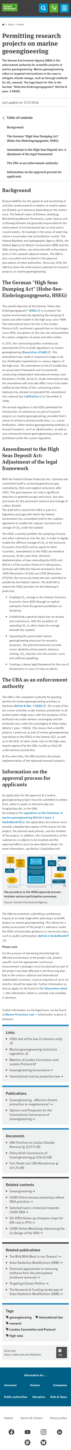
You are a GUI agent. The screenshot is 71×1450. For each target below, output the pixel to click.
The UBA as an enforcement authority (32, 163)
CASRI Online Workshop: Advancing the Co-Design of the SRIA (37, 1230)
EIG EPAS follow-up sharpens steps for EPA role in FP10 (36, 1220)
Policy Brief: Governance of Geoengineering (28, 1154)
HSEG (32, 310)
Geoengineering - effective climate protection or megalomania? (33, 1101)
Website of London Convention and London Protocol (33, 1061)
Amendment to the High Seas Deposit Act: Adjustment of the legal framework (36, 151)
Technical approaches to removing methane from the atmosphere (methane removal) (33, 1272)
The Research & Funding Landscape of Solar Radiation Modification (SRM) (35, 1291)
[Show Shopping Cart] (54, 8)
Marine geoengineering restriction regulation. (33, 1051)
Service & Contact (31, 1418)
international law (51, 1317)
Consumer (10, 1385)
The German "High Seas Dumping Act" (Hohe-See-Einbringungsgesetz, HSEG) (33, 138)
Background (15, 127)
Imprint (8, 1418)
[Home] (9, 7)
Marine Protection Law (19, 1014)
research (15, 1323)
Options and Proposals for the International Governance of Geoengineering (30, 1114)
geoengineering (20, 1317)
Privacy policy (58, 1418)
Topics (11, 24)
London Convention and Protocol (32, 1329)
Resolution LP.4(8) (35, 352)
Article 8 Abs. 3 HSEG (28, 706)
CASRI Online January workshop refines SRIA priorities (36, 1199)
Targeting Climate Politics (27, 1283)
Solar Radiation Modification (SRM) (34, 1262)
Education (38, 1397)
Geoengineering (20, 1191)
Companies (60, 1385)
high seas (16, 1335)
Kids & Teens (58, 1397)
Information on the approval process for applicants (34, 174)
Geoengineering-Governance (29, 1070)
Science (35, 1385)
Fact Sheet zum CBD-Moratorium (32, 1163)
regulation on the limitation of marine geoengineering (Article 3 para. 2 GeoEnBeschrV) (32, 817)
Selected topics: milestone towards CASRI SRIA (34, 1209)
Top (60, 1354)
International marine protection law (34, 1076)
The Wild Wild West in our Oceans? (33, 1256)
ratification (32, 396)
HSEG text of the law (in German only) (35, 1038)
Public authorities (15, 1397)
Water (21, 24)
